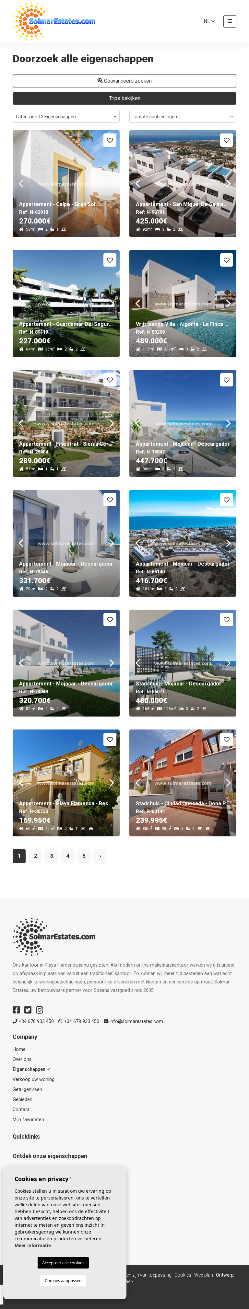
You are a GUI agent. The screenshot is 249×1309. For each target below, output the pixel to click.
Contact (21, 1109)
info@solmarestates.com (135, 1021)
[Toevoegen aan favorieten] (109, 140)
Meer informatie (33, 1245)
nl (207, 21)
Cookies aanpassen (63, 1280)
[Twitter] (27, 1010)
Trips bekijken (124, 98)
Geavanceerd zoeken (127, 81)
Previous (21, 183)
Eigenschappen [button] (30, 1069)
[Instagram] (39, 1010)
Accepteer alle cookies (63, 1263)
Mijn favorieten (28, 1119)
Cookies (182, 1275)
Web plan (203, 1275)
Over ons (22, 1059)
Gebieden (22, 1099)
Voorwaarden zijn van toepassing (137, 1275)
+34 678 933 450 (35, 1021)
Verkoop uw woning (33, 1079)
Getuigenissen (27, 1089)
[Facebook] (16, 1010)
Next (111, 183)
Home (19, 1049)
